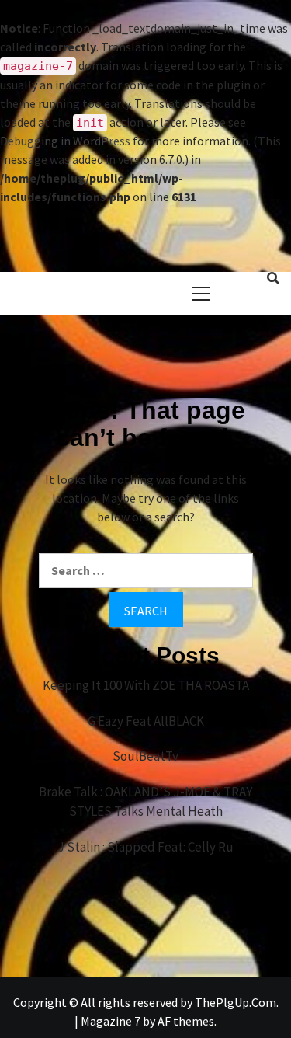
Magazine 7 (110, 1021)
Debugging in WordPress (65, 140)
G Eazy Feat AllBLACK (146, 721)
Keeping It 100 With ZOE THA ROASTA (146, 685)
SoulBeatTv (145, 756)
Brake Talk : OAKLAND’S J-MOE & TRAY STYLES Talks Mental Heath (145, 801)
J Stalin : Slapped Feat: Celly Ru (145, 846)
